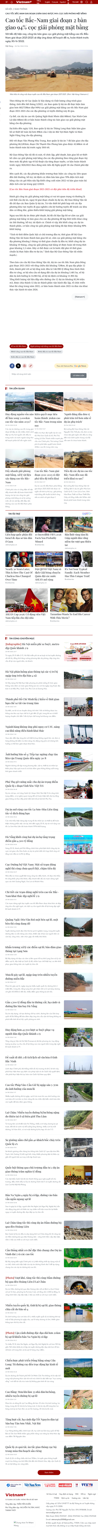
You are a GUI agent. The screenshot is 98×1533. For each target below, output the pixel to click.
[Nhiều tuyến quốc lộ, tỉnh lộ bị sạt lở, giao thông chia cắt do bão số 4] (78, 1312)
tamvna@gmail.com (54, 1512)
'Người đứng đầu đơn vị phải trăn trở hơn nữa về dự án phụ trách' (77, 417)
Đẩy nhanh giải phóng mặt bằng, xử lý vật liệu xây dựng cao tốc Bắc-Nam (18, 476)
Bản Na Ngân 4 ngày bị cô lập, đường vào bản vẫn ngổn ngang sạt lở (31, 1197)
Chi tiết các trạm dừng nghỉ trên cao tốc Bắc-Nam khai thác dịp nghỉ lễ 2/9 (32, 894)
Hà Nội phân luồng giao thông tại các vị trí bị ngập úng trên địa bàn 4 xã (31, 673)
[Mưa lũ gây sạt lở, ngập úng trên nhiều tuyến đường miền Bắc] (78, 982)
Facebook (12, 365)
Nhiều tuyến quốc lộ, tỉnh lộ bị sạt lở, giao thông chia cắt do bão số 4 (33, 1307)
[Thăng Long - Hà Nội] (81, 2)
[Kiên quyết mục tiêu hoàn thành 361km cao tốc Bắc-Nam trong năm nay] (49, 401)
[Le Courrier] (32, 1485)
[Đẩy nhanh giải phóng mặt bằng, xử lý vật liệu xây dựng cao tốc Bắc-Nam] (19, 458)
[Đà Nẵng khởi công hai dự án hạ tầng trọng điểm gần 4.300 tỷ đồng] (78, 844)
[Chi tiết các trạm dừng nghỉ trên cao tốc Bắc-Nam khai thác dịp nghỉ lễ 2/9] (78, 899)
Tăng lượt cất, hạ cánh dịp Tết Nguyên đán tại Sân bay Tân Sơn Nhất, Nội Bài (31, 1421)
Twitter (18, 365)
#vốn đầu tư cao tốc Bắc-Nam (22, 357)
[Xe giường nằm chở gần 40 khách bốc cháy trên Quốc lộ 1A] (78, 1147)
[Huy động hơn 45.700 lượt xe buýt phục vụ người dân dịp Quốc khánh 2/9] (78, 1037)
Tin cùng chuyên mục (21, 638)
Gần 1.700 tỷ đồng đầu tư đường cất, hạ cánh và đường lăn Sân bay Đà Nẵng (32, 1004)
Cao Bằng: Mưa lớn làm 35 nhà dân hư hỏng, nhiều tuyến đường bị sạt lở (30, 1394)
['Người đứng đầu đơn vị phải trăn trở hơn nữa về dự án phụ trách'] (78, 401)
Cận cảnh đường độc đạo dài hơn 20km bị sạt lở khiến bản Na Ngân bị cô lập (32, 1334)
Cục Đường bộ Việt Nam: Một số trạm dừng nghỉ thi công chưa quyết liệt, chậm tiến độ (30, 866)
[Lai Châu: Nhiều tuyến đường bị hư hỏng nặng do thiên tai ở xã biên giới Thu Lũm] (78, 1119)
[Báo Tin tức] (84, 1485)
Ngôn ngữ (92, 1494)
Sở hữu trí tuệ (51, 1494)
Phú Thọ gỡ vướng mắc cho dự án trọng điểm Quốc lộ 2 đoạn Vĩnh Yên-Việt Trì (31, 783)
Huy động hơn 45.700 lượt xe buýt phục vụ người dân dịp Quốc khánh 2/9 (29, 1031)
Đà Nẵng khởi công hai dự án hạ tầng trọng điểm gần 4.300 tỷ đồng (30, 839)
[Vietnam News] (15, 1485)
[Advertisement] (49, 319)
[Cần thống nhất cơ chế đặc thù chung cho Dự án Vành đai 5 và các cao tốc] (78, 1257)
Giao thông (20, 9)
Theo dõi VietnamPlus (65, 366)
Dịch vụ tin (65, 1498)
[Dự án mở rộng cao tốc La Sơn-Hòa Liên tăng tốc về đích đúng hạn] (78, 816)
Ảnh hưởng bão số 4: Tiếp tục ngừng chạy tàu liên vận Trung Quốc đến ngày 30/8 (31, 756)
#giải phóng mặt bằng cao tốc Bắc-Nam (46, 346)
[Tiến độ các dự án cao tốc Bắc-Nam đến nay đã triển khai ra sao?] (78, 458)
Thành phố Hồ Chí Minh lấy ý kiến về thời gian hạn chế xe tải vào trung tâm (32, 701)
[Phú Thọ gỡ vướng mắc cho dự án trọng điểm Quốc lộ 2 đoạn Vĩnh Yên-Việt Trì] (78, 789)
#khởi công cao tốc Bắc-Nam (22, 351)
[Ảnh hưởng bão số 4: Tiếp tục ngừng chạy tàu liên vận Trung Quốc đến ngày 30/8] (78, 761)
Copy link (30, 365)
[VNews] (59, 1485)
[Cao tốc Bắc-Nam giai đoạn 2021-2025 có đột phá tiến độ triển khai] (46, 189)
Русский (75, 2)
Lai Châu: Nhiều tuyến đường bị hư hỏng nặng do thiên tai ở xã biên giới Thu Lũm (32, 1114)
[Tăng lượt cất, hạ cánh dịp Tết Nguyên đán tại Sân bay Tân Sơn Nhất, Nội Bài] (78, 1426)
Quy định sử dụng (66, 1494)
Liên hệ (85, 1498)
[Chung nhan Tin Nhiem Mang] (24, 1524)
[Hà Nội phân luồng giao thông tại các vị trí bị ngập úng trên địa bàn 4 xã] (78, 679)
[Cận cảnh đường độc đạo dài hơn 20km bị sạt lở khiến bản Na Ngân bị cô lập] (78, 1340)
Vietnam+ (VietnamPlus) (24, 2)
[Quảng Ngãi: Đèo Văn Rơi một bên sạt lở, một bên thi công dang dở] (78, 927)
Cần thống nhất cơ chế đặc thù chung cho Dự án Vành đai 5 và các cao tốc (33, 1252)
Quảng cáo (76, 1498)
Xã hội (8, 9)
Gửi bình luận (78, 376)
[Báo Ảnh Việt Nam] (47, 1485)
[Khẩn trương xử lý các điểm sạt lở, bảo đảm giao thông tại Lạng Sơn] (78, 954)
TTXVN (56, 1498)
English (47, 2)
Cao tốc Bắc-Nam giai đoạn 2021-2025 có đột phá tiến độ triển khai (47, 474)
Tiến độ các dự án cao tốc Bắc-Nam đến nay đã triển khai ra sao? (78, 474)
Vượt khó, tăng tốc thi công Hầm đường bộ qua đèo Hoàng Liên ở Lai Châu (33, 1279)
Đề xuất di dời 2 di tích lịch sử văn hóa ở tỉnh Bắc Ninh (31, 1059)
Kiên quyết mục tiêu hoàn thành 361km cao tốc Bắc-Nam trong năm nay (48, 419)
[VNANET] (70, 1485)
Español (63, 2)
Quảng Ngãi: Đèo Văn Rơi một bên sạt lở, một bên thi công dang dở (31, 921)
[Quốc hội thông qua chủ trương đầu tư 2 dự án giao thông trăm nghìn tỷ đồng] (78, 1175)
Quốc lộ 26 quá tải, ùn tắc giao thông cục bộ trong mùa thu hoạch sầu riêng (31, 1449)
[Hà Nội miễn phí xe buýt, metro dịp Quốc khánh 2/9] (78, 651)
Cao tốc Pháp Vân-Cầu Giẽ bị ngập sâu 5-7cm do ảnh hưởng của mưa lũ (31, 1087)
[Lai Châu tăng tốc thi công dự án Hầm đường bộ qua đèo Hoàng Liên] (78, 1230)
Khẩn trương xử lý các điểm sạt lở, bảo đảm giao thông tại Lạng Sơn (33, 949)
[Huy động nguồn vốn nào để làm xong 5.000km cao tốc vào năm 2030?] (19, 401)
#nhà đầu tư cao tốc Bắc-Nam (49, 351)
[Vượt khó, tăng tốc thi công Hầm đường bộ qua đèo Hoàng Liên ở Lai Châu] (78, 1285)
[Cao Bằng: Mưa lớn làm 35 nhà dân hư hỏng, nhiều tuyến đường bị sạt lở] (78, 1399)
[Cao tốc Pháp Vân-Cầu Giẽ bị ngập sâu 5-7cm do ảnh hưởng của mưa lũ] (78, 1092)
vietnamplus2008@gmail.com (63, 1519)
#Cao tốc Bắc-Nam (18, 346)
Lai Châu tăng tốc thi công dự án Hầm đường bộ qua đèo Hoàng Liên (33, 1224)
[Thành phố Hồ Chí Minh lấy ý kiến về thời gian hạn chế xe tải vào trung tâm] (78, 706)
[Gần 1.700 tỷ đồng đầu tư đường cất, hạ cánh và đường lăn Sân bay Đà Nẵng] (78, 1009)
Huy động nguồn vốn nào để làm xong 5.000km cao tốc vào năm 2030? (19, 417)
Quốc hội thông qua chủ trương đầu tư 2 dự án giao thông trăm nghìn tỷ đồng (32, 1169)
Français (55, 2)
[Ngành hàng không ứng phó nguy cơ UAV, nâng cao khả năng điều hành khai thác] (78, 734)
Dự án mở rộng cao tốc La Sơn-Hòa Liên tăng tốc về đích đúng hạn (31, 811)
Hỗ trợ (83, 1494)
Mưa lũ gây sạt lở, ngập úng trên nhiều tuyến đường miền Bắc (31, 976)
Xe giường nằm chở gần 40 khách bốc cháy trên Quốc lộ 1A (32, 1142)
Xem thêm (49, 1472)
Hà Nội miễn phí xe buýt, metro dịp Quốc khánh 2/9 (32, 646)
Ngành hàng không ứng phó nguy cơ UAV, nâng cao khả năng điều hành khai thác (32, 728)
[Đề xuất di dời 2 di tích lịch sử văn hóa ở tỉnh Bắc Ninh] (78, 1064)
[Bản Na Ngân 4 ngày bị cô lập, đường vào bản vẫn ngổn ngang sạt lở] (78, 1202)
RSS (76, 1494)
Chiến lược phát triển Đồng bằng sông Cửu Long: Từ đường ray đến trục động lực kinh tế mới (31, 1364)
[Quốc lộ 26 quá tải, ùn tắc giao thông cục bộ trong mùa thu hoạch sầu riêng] (78, 1454)
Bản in (24, 365)
